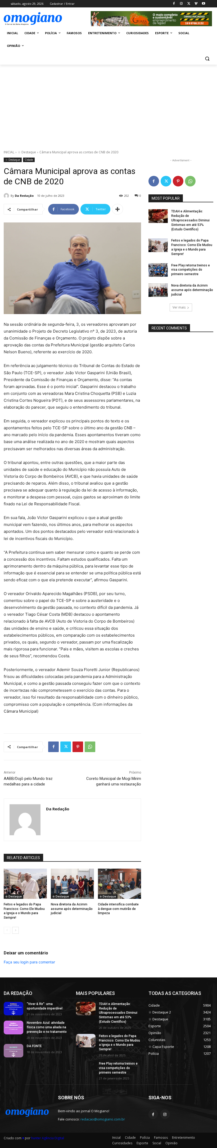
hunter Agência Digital (47, 1138)
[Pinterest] (78, 746)
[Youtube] (203, 4)
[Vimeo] (196, 4)
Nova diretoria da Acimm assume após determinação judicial (72, 909)
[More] (117, 209)
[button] (207, 58)
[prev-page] (7, 930)
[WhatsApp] (90, 746)
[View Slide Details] (151, 18)
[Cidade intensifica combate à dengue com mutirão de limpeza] (119, 884)
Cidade (29, 160)
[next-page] (15, 930)
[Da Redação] (7, 195)
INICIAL (9, 152)
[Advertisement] (108, 104)
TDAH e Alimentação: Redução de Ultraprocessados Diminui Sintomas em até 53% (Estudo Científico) (190, 220)
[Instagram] (181, 4)
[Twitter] (189, 4)
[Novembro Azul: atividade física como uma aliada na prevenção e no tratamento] (13, 1027)
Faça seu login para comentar (29, 962)
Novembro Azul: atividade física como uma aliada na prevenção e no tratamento (47, 1027)
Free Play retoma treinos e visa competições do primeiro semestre (190, 269)
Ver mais (179, 307)
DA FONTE (34, 1046)
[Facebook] (174, 4)
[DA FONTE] (13, 1051)
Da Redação (24, 196)
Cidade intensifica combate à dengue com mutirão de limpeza (118, 909)
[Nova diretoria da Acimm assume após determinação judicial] (72, 884)
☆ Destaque (27, 152)
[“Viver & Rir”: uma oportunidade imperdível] (13, 1009)
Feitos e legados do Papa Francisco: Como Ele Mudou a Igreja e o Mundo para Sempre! (119, 1042)
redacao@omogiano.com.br (102, 1119)
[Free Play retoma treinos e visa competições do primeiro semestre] (158, 270)
